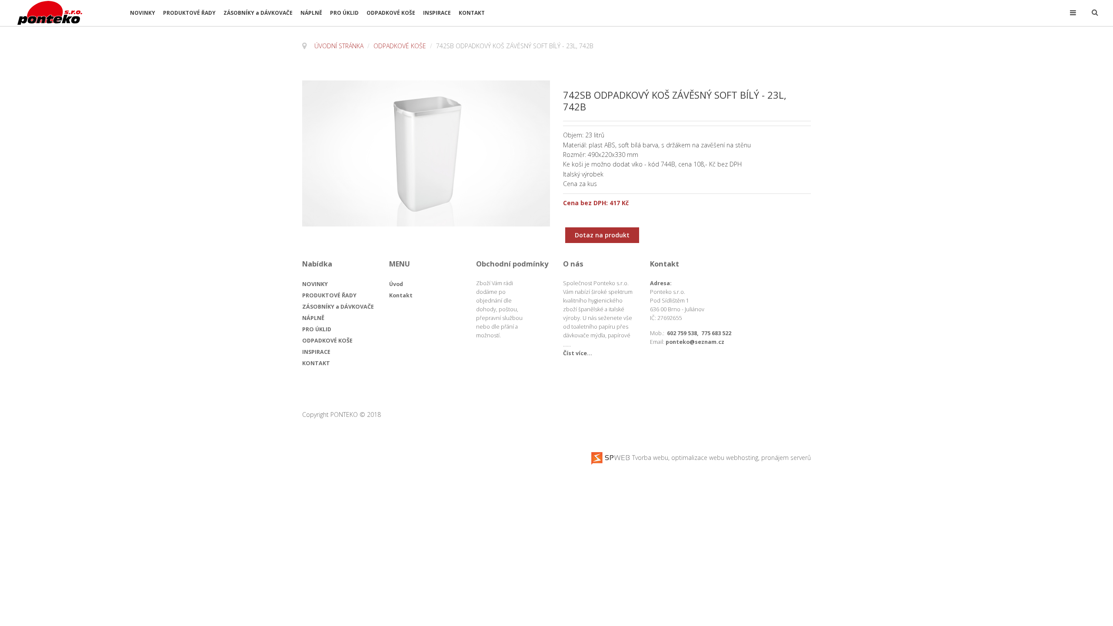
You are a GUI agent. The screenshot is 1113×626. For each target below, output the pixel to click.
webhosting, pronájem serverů (768, 457)
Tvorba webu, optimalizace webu (677, 457)
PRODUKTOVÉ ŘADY (189, 13)
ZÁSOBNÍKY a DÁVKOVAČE (258, 13)
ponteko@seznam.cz (695, 342)
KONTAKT (472, 13)
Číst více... (577, 353)
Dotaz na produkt (602, 235)
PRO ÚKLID (344, 13)
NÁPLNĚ (311, 13)
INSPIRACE (437, 13)
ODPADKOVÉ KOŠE (391, 13)
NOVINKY (142, 13)
